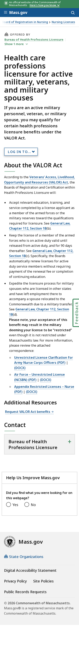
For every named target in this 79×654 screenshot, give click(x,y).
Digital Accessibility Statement (30, 570)
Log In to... (19, 152)
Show (14, 44)
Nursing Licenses (63, 22)
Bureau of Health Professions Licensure (33, 39)
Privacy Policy (15, 581)
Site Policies (43, 581)
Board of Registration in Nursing (25, 22)
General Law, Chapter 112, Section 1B (39, 226)
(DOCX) (20, 368)
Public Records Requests (25, 591)
